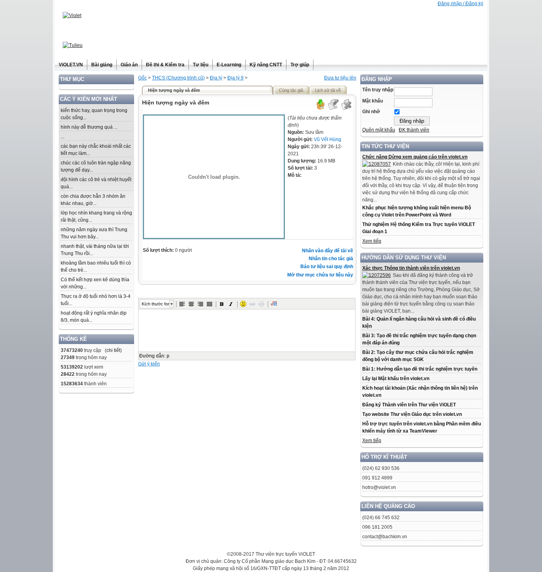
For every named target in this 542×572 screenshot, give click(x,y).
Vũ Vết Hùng (327, 139)
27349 (68, 357)
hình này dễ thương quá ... (89, 127)
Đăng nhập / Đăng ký (460, 3)
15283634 (72, 383)
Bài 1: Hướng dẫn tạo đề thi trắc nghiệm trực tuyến (419, 369)
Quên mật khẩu (378, 130)
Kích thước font (155, 303)
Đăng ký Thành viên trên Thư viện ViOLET (409, 405)
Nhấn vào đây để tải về (327, 250)
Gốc (142, 78)
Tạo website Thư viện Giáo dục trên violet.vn (412, 414)
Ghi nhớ (371, 111)
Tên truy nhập (377, 90)
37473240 (72, 350)
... (62, 136)
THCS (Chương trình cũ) (178, 78)
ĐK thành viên (414, 130)
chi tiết (113, 350)
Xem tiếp (371, 241)
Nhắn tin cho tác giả (331, 258)
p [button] (168, 356)
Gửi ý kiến (149, 364)
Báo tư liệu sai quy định (326, 266)
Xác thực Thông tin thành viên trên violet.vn (411, 268)
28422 (68, 374)
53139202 (72, 367)
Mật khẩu (372, 101)
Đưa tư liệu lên (340, 78)
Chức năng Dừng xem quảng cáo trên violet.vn (414, 157)
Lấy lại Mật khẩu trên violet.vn (395, 378)
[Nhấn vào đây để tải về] (320, 109)
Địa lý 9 (235, 78)
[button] (182, 304)
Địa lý (216, 78)
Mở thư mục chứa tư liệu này (320, 275)
